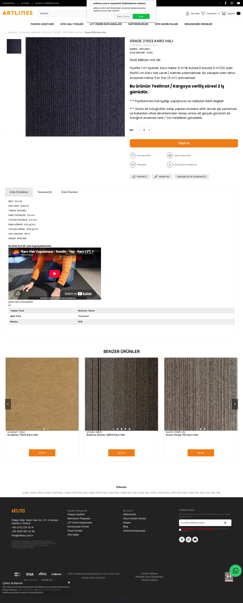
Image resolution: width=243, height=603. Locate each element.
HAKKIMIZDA (8, 3)
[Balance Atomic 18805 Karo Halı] (121, 394)
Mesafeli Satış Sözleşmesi (149, 576)
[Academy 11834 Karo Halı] (42, 394)
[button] (40, 429)
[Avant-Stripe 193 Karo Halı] (200, 394)
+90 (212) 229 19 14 (23, 527)
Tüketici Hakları (149, 580)
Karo (202, 492)
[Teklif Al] (184, 143)
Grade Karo (113, 492)
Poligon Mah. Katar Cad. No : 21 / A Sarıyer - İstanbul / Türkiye (36, 522)
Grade (25, 492)
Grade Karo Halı (129, 492)
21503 (153, 492)
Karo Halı (210, 492)
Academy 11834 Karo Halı (22, 434)
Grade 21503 (36, 492)
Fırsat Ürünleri (74, 530)
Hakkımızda (129, 514)
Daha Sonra (123, 16)
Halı (218, 492)
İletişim (127, 522)
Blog (125, 526)
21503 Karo (163, 492)
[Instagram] (188, 539)
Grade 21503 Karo (53, 492)
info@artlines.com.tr (22, 535)
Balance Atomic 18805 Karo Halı (106, 434)
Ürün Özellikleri (19, 192)
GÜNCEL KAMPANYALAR (47, 3)
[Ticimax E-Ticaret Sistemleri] (121, 598)
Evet (141, 16)
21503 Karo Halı (178, 492)
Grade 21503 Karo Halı (75, 492)
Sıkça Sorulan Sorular (134, 518)
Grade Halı (143, 492)
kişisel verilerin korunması (49, 589)
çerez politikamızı (26, 589)
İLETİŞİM (25, 3)
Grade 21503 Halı (97, 492)
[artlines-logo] (25, 511)
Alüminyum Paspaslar (78, 518)
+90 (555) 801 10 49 (23, 531)
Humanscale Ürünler (78, 526)
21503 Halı (193, 492)
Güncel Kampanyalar (134, 530)
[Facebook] (182, 539)
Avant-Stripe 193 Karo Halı (182, 434)
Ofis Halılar (73, 534)
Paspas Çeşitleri (76, 514)
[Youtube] (195, 539)
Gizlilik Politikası (149, 573)
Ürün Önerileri (69, 192)
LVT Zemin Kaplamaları (79, 522)
